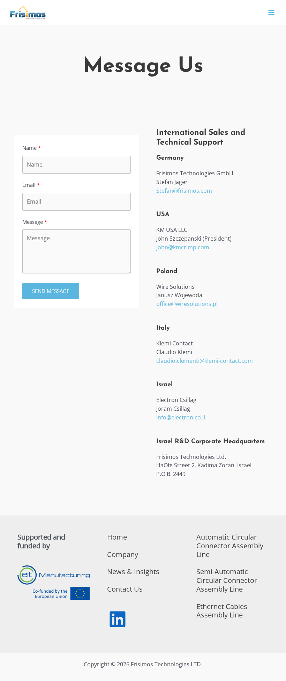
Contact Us (125, 589)
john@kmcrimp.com (182, 247)
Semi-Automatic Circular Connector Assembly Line (226, 580)
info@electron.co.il (180, 417)
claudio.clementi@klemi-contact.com (204, 361)
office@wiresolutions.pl (187, 304)
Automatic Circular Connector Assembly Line (229, 545)
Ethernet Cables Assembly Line (221, 611)
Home (117, 537)
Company (122, 554)
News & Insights (133, 571)
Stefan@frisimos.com (184, 191)
